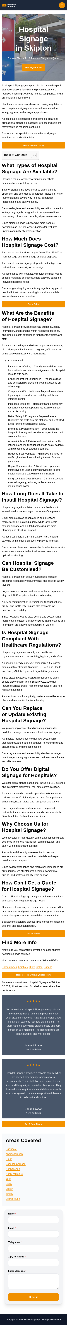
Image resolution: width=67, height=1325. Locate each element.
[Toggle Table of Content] (32, 155)
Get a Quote (31, 67)
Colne (39, 967)
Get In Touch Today (33, 145)
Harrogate (11, 1149)
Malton (9, 1189)
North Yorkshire (14, 1174)
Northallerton (13, 1169)
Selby (9, 1184)
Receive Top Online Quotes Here (33, 975)
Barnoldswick (9, 967)
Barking (48, 967)
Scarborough (13, 1199)
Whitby (9, 1194)
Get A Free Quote (33, 1124)
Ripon (9, 1159)
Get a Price (33, 304)
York (8, 1179)
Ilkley (32, 967)
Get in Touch (33, 933)
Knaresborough (14, 1154)
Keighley (23, 967)
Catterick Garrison (16, 1164)
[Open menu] (62, 5)
